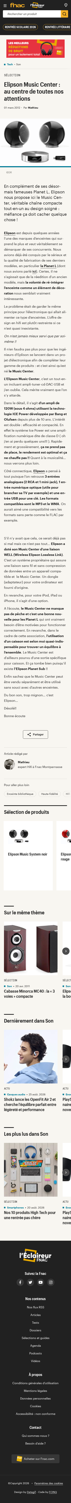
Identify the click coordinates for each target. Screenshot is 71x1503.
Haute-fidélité (49, 793)
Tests (35, 1322)
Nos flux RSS (35, 1307)
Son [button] (18, 64)
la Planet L (48, 266)
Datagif (31, 1491)
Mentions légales (35, 1390)
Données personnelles (35, 1398)
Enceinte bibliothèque (20, 793)
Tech (10, 64)
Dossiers (35, 1330)
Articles (35, 1315)
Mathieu (23, 762)
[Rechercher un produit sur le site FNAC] (64, 14)
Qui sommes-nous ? (35, 1435)
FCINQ (53, 1491)
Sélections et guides (36, 1338)
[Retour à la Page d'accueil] (37, 5)
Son (9, 986)
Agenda (35, 1345)
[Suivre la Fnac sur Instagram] (50, 1282)
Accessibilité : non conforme (35, 1413)
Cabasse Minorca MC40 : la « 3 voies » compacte (29, 993)
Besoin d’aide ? (35, 1443)
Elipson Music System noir (27, 854)
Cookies (35, 1406)
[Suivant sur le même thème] (66, 951)
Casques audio (16, 1094)
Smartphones (15, 1207)
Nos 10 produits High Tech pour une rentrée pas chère (30, 1215)
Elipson (9, 233)
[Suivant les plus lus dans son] (66, 1172)
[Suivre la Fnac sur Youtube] (40, 1282)
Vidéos (35, 1361)
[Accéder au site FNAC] (17, 5)
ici (34, 271)
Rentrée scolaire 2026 (20, 27)
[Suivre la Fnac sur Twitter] (30, 1282)
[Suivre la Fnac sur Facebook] (20, 1282)
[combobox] (32, 14)
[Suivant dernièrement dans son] (66, 1059)
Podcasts (35, 1353)
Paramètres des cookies (48, 1483)
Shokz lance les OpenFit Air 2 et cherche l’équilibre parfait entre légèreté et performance (30, 1104)
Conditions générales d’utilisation (35, 1383)
